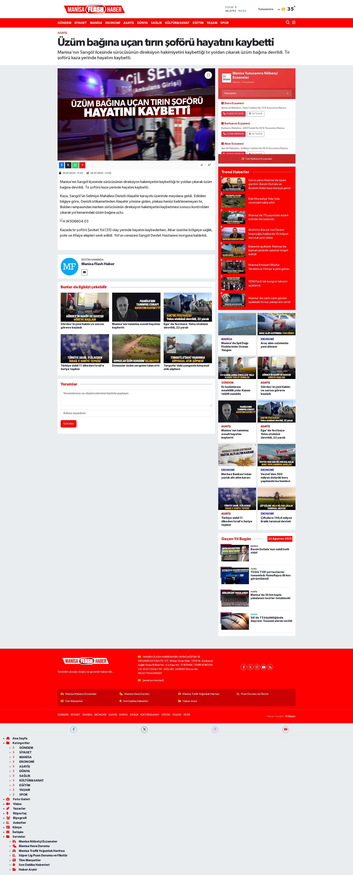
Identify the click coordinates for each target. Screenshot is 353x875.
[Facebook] (244, 667)
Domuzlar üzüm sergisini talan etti (135, 365)
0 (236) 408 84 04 (235, 134)
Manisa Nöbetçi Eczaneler (81, 694)
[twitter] (144, 729)
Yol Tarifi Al (257, 114)
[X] (250, 667)
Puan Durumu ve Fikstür (255, 694)
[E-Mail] (84, 272)
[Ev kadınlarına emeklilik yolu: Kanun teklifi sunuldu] (237, 368)
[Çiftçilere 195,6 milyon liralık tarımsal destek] (276, 499)
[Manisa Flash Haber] (94, 9)
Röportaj (19, 813)
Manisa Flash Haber (98, 264)
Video (17, 804)
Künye (17, 827)
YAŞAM (212, 22)
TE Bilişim (290, 716)
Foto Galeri (21, 799)
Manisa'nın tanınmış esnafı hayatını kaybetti (235, 434)
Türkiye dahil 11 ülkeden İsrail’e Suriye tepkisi (236, 521)
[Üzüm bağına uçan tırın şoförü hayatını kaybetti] (136, 114)
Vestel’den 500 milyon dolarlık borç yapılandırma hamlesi (275, 478)
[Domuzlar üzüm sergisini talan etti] (136, 348)
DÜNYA (142, 22)
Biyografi (20, 818)
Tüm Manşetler (74, 701)
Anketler (19, 822)
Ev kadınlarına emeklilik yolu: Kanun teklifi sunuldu (235, 390)
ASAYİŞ (128, 22)
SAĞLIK (156, 22)
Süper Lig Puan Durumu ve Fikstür (43, 855)
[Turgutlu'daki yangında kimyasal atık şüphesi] (188, 348)
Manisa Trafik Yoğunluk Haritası (200, 694)
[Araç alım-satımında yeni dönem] (276, 324)
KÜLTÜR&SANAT (177, 22)
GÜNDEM (64, 22)
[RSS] (270, 667)
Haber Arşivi (190, 701)
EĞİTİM (198, 22)
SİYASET (80, 22)
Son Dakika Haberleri (135, 701)
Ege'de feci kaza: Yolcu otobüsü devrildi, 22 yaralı (273, 434)
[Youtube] (264, 667)
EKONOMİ (112, 22)
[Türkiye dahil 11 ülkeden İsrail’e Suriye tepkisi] (85, 348)
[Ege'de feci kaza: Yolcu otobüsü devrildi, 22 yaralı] (188, 307)
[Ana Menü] (293, 23)
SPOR (224, 22)
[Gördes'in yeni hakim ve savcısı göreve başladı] (85, 307)
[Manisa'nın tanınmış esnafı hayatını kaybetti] (136, 307)
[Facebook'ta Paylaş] (61, 165)
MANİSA (96, 22)
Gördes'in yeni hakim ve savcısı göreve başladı (275, 390)
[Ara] (288, 23)
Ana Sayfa (20, 738)
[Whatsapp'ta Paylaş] (75, 165)
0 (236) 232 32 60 (235, 114)
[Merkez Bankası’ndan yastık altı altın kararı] (237, 455)
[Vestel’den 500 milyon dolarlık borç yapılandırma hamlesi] (276, 455)
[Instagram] (257, 667)
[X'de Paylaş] (68, 165)
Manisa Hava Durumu (136, 694)
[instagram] (215, 729)
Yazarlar (19, 808)
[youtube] (285, 729)
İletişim (18, 832)
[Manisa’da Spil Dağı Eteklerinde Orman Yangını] (237, 324)
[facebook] (73, 729)
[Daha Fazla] (82, 165)
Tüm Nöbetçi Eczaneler (258, 159)
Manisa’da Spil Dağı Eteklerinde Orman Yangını (234, 347)
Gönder (68, 423)
